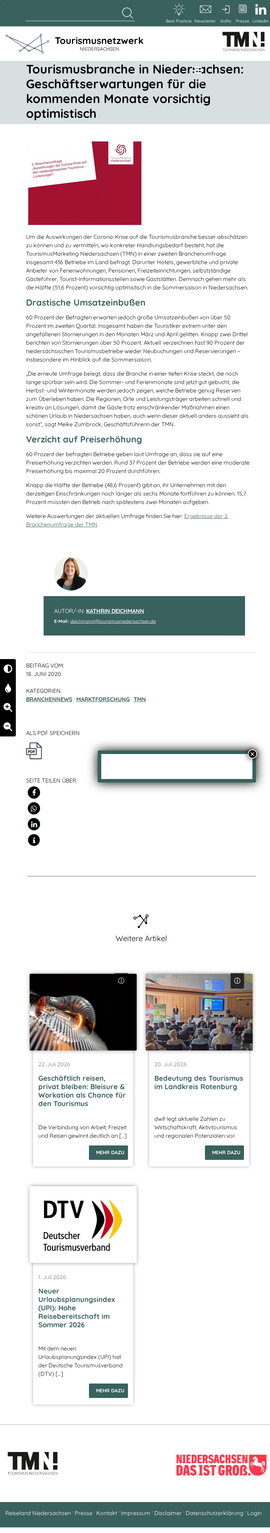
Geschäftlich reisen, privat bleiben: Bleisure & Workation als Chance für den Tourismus (82, 1091)
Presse (83, 1512)
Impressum (135, 1512)
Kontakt (106, 1512)
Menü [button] (198, 81)
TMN (140, 699)
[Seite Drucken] (34, 750)
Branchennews (49, 699)
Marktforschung (103, 699)
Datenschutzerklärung (214, 1512)
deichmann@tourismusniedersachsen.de (113, 621)
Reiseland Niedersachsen (38, 1512)
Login (254, 1512)
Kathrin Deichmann (115, 610)
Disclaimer (168, 1512)
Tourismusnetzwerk (99, 43)
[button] (34, 792)
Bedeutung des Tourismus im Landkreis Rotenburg (198, 1082)
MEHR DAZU (110, 1152)
